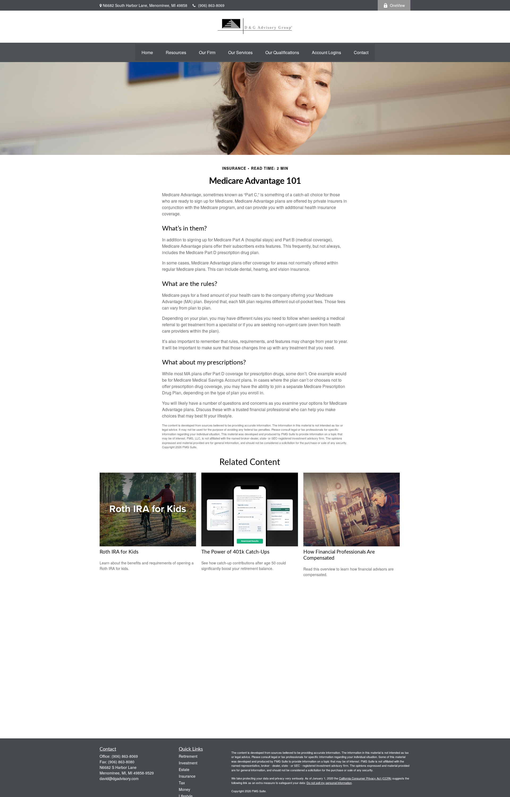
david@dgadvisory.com (119, 778)
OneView (397, 5)
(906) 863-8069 (211, 5)
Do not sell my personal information (329, 783)
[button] (147, 52)
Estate (184, 769)
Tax (182, 782)
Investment (188, 762)
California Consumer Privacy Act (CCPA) (365, 778)
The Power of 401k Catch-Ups (235, 552)
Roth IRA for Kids (119, 552)
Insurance (187, 776)
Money (184, 789)
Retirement (188, 756)
